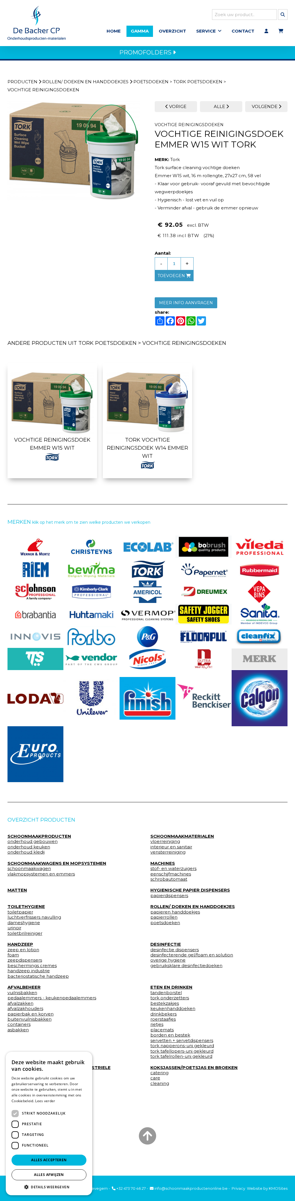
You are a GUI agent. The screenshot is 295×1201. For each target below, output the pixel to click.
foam (13, 955)
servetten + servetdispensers (181, 1040)
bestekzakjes (164, 1003)
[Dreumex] (203, 591)
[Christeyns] (91, 547)
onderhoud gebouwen (32, 841)
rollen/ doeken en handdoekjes (85, 81)
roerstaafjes (163, 1019)
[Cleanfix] (260, 636)
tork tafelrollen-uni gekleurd (181, 1056)
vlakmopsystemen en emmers (41, 874)
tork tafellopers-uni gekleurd (181, 1051)
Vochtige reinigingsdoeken (43, 89)
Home (114, 31)
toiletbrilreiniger (24, 933)
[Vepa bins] (260, 591)
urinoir (14, 927)
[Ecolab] (148, 547)
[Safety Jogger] (203, 614)
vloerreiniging (165, 841)
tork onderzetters (169, 997)
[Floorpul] (203, 636)
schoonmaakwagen (29, 868)
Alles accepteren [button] (49, 1160)
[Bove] (260, 658)
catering (159, 1072)
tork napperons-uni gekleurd (182, 1045)
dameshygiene (23, 922)
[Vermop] (148, 614)
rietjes (156, 1024)
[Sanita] (260, 614)
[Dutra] (203, 659)
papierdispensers (169, 895)
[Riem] (35, 569)
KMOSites (278, 1188)
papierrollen (163, 917)
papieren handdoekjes (175, 912)
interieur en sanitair (171, 847)
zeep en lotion (23, 949)
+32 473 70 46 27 (131, 1188)
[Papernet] (203, 569)
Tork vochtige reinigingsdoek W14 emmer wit (147, 448)
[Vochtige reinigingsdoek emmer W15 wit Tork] (73, 151)
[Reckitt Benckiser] (203, 698)
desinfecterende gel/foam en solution (191, 955)
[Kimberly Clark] (91, 591)
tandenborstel (166, 992)
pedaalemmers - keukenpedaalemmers (51, 997)
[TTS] (35, 659)
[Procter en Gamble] (148, 636)
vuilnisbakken (22, 992)
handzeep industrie (28, 970)
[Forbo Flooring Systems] (91, 636)
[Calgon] (260, 698)
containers (19, 1024)
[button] (49, 1186)
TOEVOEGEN (172, 275)
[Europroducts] (35, 754)
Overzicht (172, 31)
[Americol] (148, 591)
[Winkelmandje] (281, 31)
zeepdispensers (24, 960)
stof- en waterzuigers (173, 868)
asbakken (18, 1029)
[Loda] (35, 698)
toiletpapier (20, 912)
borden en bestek (170, 1035)
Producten (22, 81)
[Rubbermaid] (260, 569)
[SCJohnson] (35, 591)
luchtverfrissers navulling (34, 917)
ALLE (220, 106)
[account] (266, 31)
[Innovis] (35, 636)
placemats (162, 1029)
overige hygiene (168, 960)
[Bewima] (91, 569)
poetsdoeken (151, 81)
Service (206, 31)
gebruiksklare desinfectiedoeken (186, 965)
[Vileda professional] (260, 547)
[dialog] (49, 1123)
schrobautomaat (168, 879)
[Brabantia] (35, 614)
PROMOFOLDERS (146, 52)
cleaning (159, 1083)
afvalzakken (20, 1003)
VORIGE (177, 106)
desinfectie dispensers (174, 949)
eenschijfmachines (170, 874)
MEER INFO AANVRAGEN (186, 302)
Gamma (140, 31)
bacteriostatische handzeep (38, 976)
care (155, 1078)
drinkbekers (163, 1014)
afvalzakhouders (25, 1008)
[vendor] (91, 659)
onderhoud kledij (26, 852)
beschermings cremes (32, 965)
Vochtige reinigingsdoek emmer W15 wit (52, 444)
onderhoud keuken (28, 847)
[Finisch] (148, 698)
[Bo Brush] (203, 547)
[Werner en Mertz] (35, 547)
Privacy (238, 1188)
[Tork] (148, 569)
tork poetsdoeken (197, 81)
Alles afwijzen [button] (49, 1174)
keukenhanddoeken (172, 1008)
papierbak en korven (30, 1014)
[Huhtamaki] (91, 614)
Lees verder (45, 1100)
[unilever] (91, 698)
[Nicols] (148, 659)
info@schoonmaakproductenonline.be (191, 1188)
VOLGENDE (265, 106)
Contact (243, 31)
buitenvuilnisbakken (29, 1019)
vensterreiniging (168, 852)
